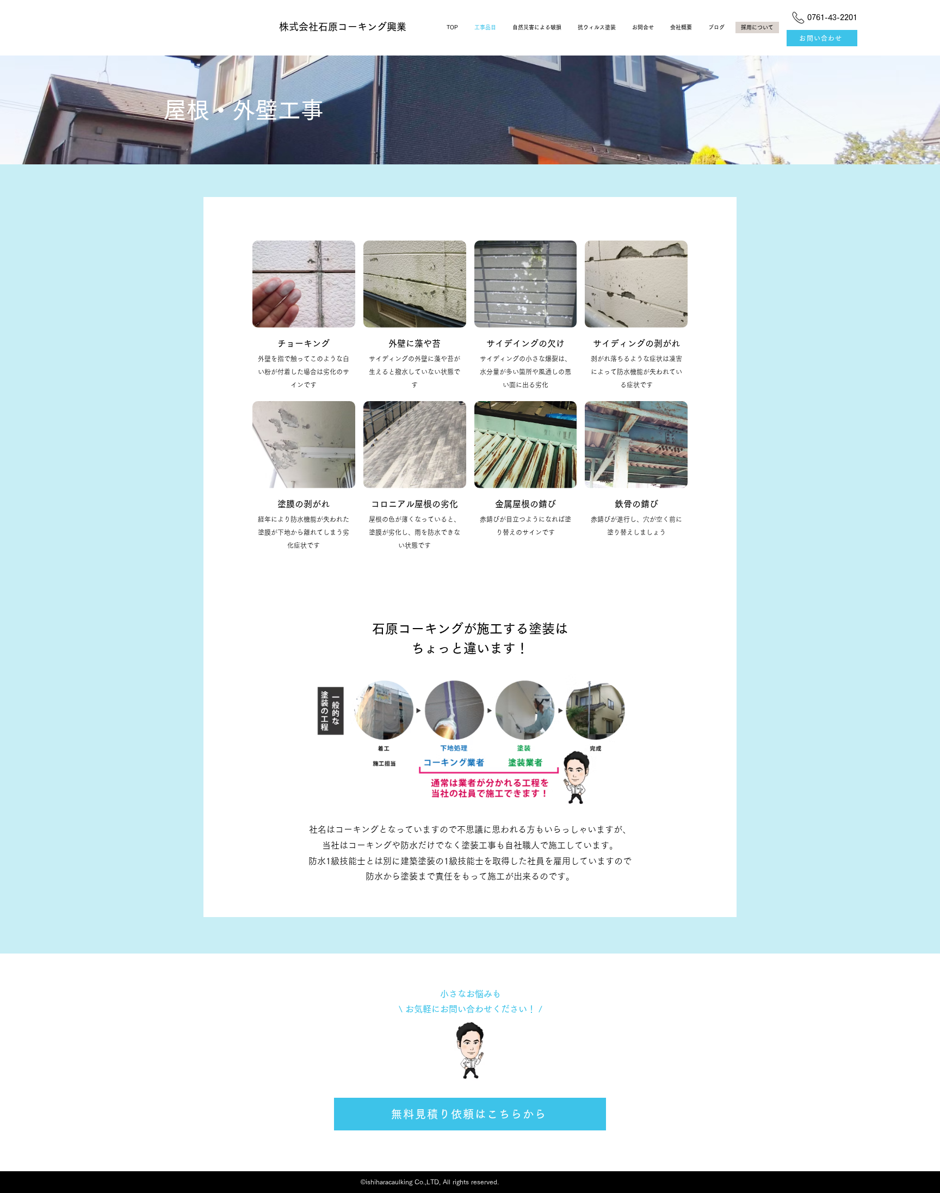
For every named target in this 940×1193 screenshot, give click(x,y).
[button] (303, 317)
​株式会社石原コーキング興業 (342, 27)
